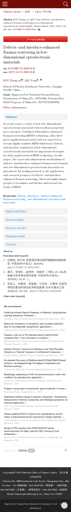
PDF (37, 39)
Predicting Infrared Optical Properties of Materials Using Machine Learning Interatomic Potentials (35, 314)
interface (33, 195)
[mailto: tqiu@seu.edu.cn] (41, 79)
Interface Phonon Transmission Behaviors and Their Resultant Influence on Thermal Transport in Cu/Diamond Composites (33, 350)
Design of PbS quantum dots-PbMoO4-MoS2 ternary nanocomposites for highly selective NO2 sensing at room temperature (31, 431)
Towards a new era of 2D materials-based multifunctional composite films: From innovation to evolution (31, 336)
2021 (27, 11)
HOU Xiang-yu (12, 80)
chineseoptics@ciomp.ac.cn (28, 494)
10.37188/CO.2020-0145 (24, 29)
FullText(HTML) (16, 211)
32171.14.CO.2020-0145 (21, 72)
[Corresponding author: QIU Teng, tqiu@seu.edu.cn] (37, 79)
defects (21, 195)
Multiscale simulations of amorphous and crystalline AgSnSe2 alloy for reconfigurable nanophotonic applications (33, 325)
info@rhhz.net (35, 508)
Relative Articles (16, 228)
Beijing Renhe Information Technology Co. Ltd (37, 504)
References (15, 219)
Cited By (11, 244)
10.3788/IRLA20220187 (47, 291)
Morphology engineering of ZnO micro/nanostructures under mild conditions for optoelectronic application (34, 376)
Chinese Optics (12, 11)
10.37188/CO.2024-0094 (25, 267)
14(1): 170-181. (43, 11)
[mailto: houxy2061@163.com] (22, 79)
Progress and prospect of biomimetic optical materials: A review (34, 388)
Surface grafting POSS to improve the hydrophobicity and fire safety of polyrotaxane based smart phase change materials (33, 415)
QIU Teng (31, 80)
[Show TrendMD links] (65, 450)
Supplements (15, 236)
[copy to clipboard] (39, 29)
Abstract (11, 116)
